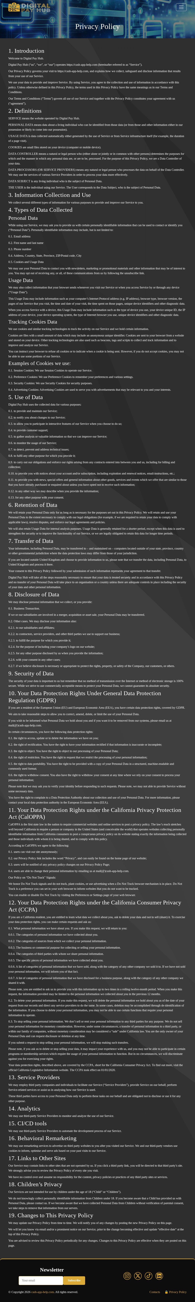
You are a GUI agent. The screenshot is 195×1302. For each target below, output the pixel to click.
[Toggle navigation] (181, 7)
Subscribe (74, 1280)
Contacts (154, 1292)
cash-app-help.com (42, 1292)
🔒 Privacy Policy (176, 1292)
